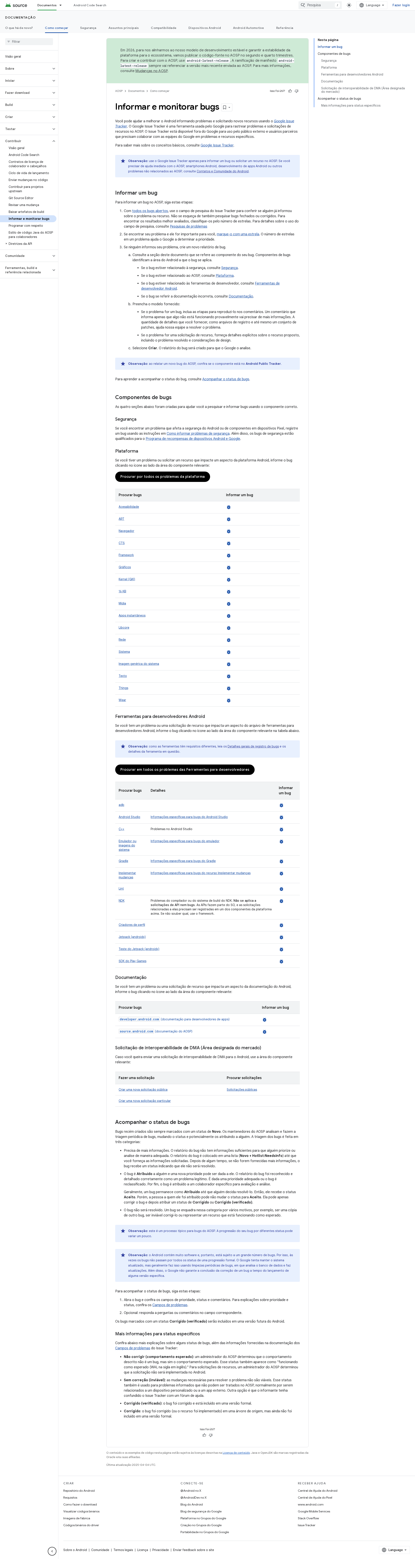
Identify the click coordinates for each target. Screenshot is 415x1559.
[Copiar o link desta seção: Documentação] (151, 977)
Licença (142, 1550)
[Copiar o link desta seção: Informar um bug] (161, 193)
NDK (121, 901)
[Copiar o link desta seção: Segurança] (140, 419)
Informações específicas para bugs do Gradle (183, 861)
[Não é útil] (296, 91)
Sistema (124, 652)
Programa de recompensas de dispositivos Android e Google (193, 439)
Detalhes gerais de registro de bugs (253, 746)
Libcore (124, 627)
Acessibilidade (129, 507)
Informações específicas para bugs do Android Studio (189, 817)
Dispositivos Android (204, 28)
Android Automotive (248, 28)
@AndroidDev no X (193, 1497)
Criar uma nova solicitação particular (145, 1101)
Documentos (47, 5)
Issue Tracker (306, 1525)
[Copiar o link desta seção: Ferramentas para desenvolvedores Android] (209, 716)
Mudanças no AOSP (151, 71)
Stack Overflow (308, 1518)
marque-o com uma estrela (238, 234)
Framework (126, 555)
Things (123, 688)
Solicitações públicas (242, 1090)
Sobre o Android (75, 1550)
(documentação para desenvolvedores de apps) (175, 1019)
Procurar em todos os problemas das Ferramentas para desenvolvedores (184, 770)
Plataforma (225, 276)
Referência (284, 28)
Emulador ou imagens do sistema (127, 845)
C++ (121, 829)
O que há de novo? (19, 28)
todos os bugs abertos (150, 211)
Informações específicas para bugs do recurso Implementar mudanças (201, 873)
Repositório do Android (79, 1491)
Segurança (88, 28)
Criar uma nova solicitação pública (143, 1090)
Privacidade (160, 1550)
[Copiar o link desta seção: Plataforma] (142, 451)
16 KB (122, 591)
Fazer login (401, 5)
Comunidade (100, 1550)
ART (121, 519)
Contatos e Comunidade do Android (223, 171)
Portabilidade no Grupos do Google (204, 1532)
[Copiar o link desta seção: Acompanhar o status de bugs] (194, 1122)
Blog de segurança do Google (201, 1511)
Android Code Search (89, 5)
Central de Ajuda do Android (317, 1491)
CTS (122, 543)
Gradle (123, 861)
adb (121, 805)
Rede (122, 640)
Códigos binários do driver (81, 1525)
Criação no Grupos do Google (201, 1525)
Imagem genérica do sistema (139, 664)
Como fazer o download (80, 1504)
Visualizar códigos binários (81, 1511)
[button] (25, 68)
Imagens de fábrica (76, 1518)
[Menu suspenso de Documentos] (62, 5)
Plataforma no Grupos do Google (203, 1518)
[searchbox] (29, 41)
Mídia (122, 603)
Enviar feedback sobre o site (193, 1550)
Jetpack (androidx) (132, 937)
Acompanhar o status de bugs (225, 379)
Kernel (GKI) (127, 579)
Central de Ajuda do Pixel (315, 1497)
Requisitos (70, 1497)
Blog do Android (191, 1504)
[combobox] (320, 5)
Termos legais (123, 1550)
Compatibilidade (163, 28)
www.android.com (311, 1504)
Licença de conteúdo (236, 1453)
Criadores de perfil (132, 925)
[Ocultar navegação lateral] (52, 1551)
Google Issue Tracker (217, 145)
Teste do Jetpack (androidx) (139, 949)
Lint (121, 888)
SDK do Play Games (132, 961)
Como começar (56, 28)
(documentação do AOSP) (156, 1031)
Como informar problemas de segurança (198, 433)
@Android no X (190, 1491)
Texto (123, 676)
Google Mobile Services (314, 1511)
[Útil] (290, 91)
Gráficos (125, 567)
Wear (122, 700)
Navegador (126, 531)
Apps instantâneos (132, 615)
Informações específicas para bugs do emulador (185, 841)
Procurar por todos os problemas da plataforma (162, 477)
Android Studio (129, 817)
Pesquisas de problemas (188, 226)
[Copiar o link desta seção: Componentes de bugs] (176, 397)
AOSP (119, 91)
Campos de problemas (169, 1305)
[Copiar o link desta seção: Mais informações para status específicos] (204, 1334)
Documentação (20, 17)
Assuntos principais (124, 28)
